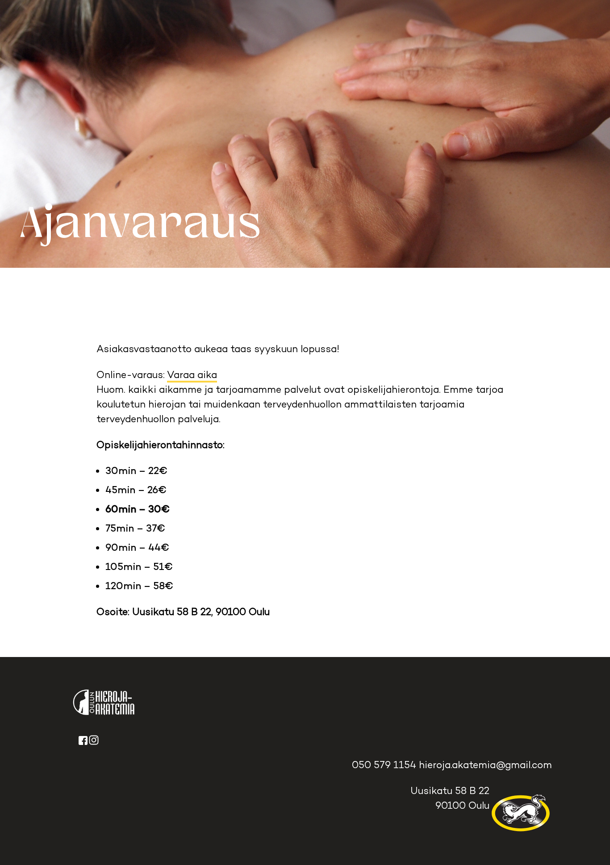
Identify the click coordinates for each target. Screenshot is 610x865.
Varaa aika (192, 374)
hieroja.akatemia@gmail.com (484, 764)
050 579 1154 (384, 764)
